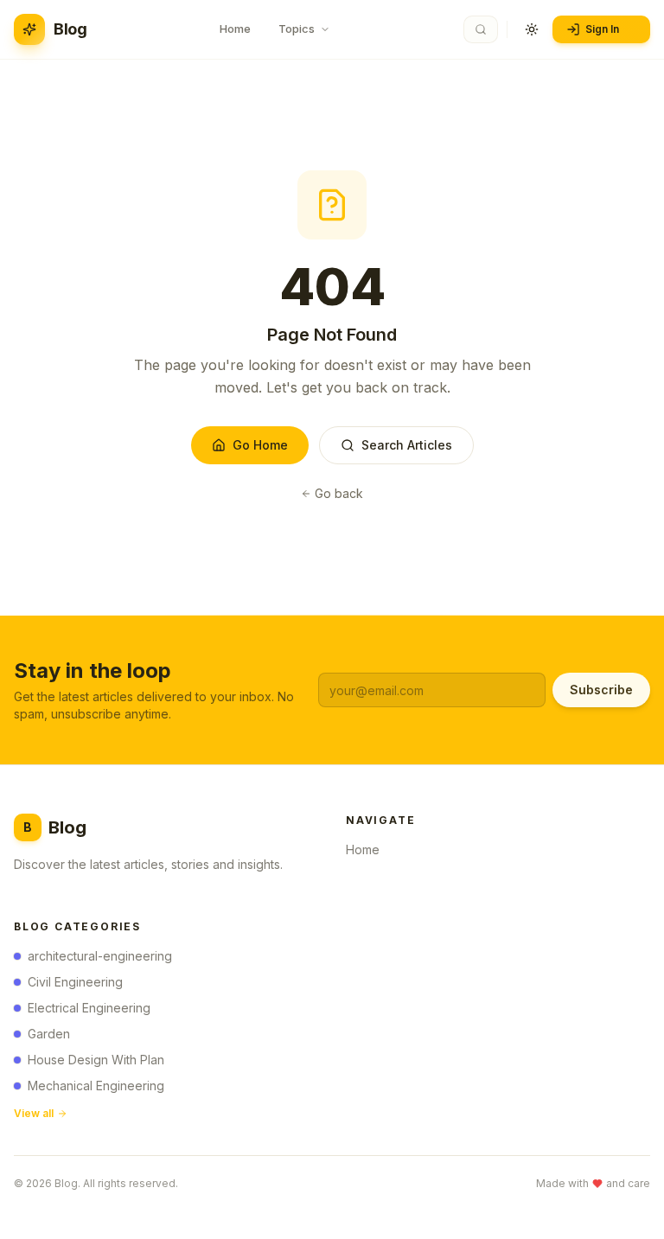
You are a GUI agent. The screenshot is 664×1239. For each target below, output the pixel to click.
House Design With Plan (96, 1059)
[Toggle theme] (531, 29)
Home (363, 849)
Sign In (602, 28)
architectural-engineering (100, 955)
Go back (339, 493)
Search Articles (406, 444)
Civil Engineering (75, 981)
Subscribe (601, 689)
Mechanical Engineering (96, 1085)
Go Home (260, 444)
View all (34, 1113)
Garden (49, 1033)
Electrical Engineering (89, 1007)
